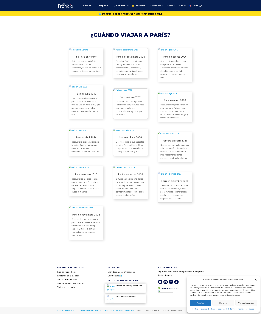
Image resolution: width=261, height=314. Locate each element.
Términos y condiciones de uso (242, 309)
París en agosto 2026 (175, 56)
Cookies (105, 310)
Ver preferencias (246, 302)
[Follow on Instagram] (165, 282)
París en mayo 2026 (175, 100)
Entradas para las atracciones (121, 272)
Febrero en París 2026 (174, 140)
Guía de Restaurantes (67, 279)
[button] (255, 279)
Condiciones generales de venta (88, 310)
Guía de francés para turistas (70, 283)
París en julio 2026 (86, 94)
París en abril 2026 (86, 137)
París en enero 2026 (86, 174)
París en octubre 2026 (130, 174)
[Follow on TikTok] (176, 282)
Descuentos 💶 (115, 275)
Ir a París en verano (86, 56)
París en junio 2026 (130, 97)
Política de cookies (199, 309)
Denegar (223, 302)
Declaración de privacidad (218, 309)
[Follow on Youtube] (160, 282)
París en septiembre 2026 (130, 56)
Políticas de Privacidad (66, 310)
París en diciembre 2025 (175, 181)
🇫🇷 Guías (193, 5)
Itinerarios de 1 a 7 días (68, 275)
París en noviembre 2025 (86, 214)
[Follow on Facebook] (171, 282)
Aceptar (200, 302)
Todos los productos (66, 287)
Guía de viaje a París (66, 272)
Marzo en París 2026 (130, 137)
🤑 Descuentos (139, 5)
